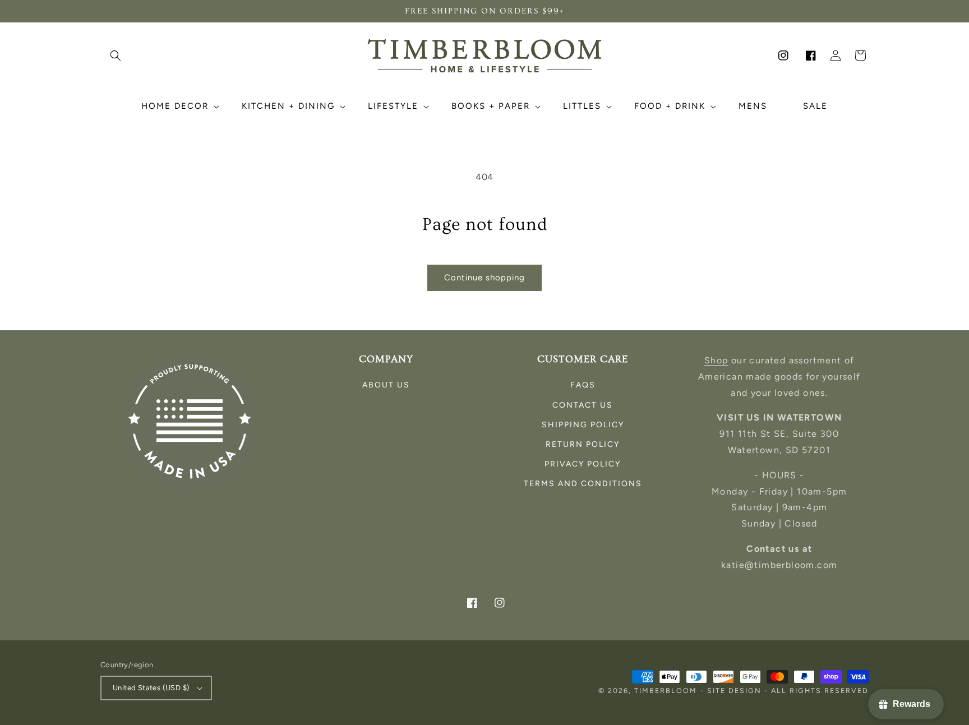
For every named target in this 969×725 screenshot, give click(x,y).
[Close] (622, 255)
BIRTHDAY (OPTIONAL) (387, 398)
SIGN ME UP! (484, 456)
